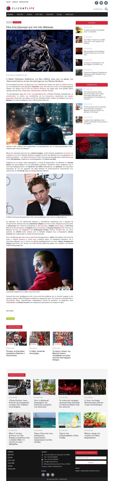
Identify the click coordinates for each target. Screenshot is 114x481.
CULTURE (49, 14)
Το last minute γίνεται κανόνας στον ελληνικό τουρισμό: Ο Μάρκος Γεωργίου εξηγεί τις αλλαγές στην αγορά (95, 109)
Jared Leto (32, 239)
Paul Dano (59, 226)
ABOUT (8, 2)
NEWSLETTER (23, 2)
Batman (35, 90)
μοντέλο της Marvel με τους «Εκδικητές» (32, 84)
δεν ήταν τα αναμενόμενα (33, 94)
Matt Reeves (66, 157)
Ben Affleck (33, 100)
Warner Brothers (40, 88)
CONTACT (15, 2)
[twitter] (106, 3)
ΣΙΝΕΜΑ (10, 14)
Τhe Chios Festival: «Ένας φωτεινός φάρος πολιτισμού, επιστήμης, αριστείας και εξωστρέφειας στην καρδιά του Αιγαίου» (95, 95)
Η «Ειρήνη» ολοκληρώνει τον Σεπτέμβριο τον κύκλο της (94, 63)
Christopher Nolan (13, 300)
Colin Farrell (37, 228)
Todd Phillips (37, 243)
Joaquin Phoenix (18, 239)
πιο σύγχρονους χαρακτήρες (53, 96)
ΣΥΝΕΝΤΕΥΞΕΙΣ (92, 85)
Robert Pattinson (30, 157)
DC (25, 88)
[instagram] (101, 3)
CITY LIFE (38, 14)
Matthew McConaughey (15, 228)
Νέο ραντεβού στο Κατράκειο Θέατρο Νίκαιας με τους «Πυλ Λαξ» (94, 53)
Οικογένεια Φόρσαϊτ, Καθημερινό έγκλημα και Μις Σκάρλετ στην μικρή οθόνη (95, 74)
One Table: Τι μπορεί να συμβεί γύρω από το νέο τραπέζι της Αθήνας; (94, 41)
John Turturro (66, 228)
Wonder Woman (47, 90)
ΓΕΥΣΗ (29, 14)
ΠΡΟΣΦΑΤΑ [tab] (91, 23)
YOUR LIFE (69, 14)
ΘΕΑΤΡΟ (20, 14)
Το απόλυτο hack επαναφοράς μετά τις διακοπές (94, 31)
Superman (26, 90)
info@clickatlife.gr (51, 462)
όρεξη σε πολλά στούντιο (64, 84)
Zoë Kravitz (42, 226)
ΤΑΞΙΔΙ (59, 14)
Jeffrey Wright (55, 230)
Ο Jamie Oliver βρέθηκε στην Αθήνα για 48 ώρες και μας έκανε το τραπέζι (95, 121)
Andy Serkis (27, 232)
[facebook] (96, 3)
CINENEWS (10, 318)
